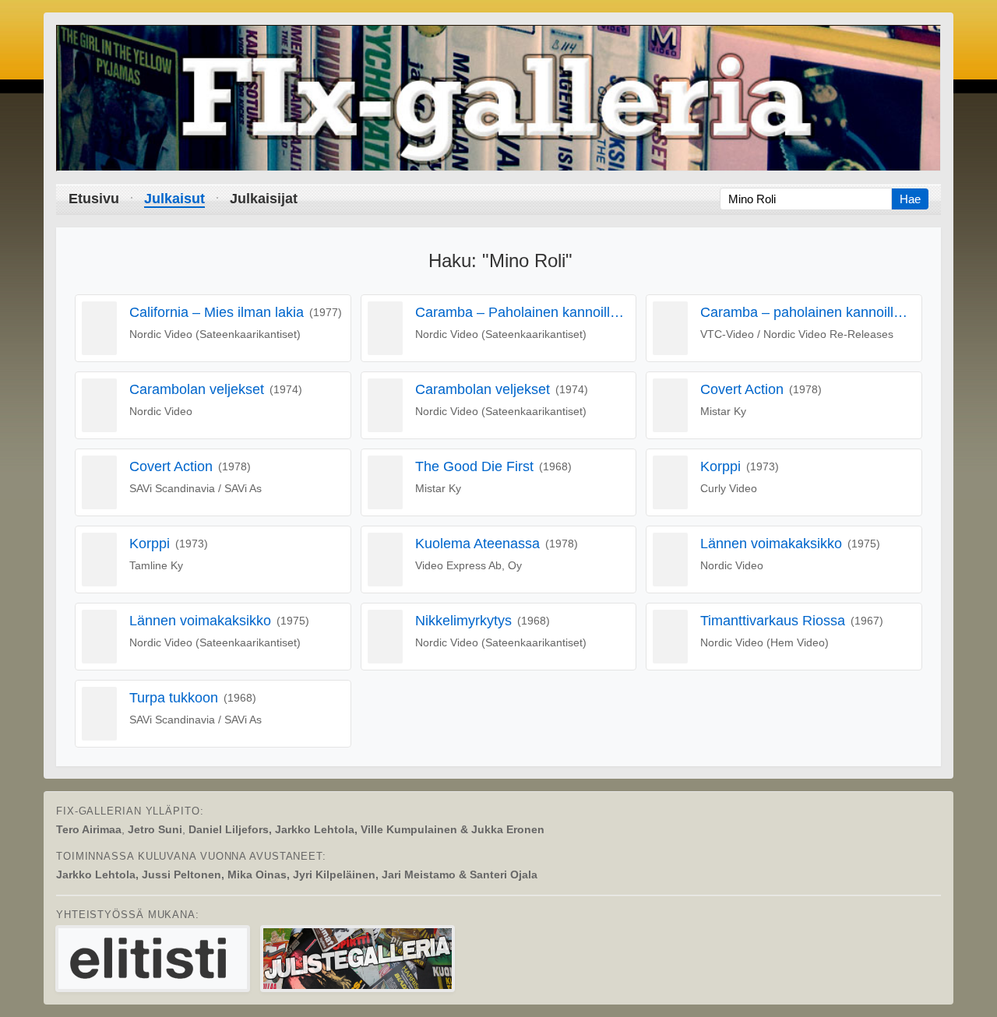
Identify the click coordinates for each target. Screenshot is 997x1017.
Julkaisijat (264, 198)
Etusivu (94, 198)
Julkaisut (174, 198)
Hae (910, 199)
